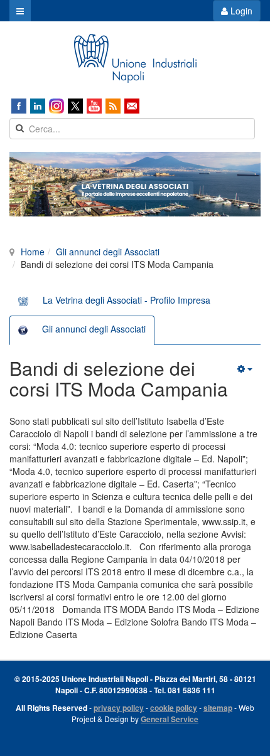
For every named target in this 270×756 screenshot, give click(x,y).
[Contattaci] (131, 106)
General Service (169, 719)
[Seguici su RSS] (113, 106)
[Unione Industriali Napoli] (135, 58)
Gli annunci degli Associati (107, 251)
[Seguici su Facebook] (18, 106)
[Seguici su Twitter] (75, 106)
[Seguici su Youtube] (94, 106)
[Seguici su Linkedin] (37, 106)
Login (240, 10)
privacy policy (119, 707)
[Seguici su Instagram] (56, 106)
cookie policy (173, 707)
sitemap (217, 707)
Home (33, 251)
